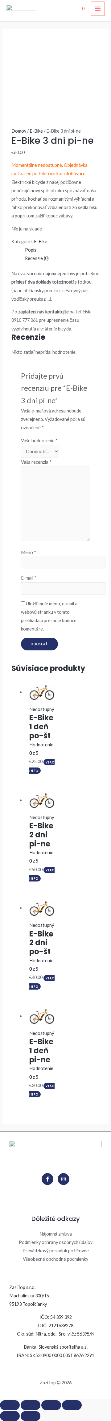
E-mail (28, 578)
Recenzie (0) (37, 258)
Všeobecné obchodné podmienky (55, 1259)
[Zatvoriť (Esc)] (10, 1405)
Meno (28, 552)
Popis (30, 250)
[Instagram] (63, 1179)
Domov (18, 131)
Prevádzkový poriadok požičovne (56, 1250)
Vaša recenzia (36, 462)
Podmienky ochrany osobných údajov (55, 1242)
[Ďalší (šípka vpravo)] (30, 1416)
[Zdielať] (30, 1405)
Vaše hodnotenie (39, 440)
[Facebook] (47, 1179)
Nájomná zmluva (55, 1234)
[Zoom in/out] (72, 1405)
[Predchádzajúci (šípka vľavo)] (10, 1416)
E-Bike (36, 131)
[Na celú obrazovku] (51, 1405)
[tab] (62, 250)
